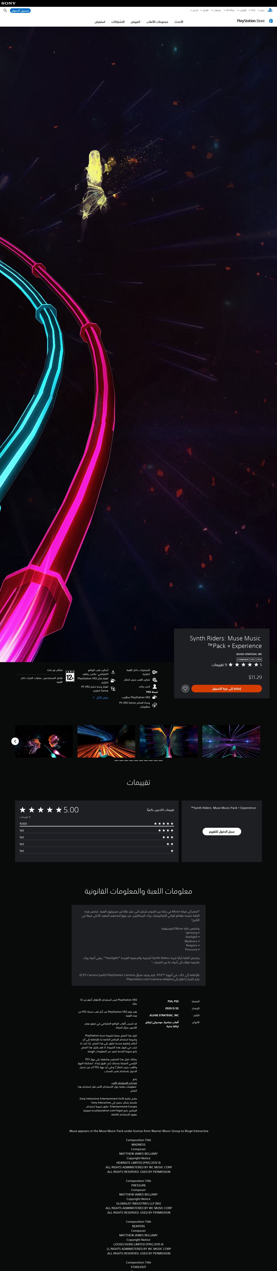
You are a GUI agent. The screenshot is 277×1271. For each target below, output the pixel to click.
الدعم (195, 10)
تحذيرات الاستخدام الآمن (124, 1083)
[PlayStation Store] (255, 21)
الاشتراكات (118, 22)
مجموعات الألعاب (157, 22)
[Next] (15, 741)
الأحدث (178, 22)
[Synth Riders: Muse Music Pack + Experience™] (231, 741)
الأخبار (205, 10)
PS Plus (230, 10)
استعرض (100, 22)
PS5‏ (253, 10)
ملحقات (217, 10)
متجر (262, 10)
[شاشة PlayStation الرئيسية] (270, 10)
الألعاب (243, 10)
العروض (135, 22)
